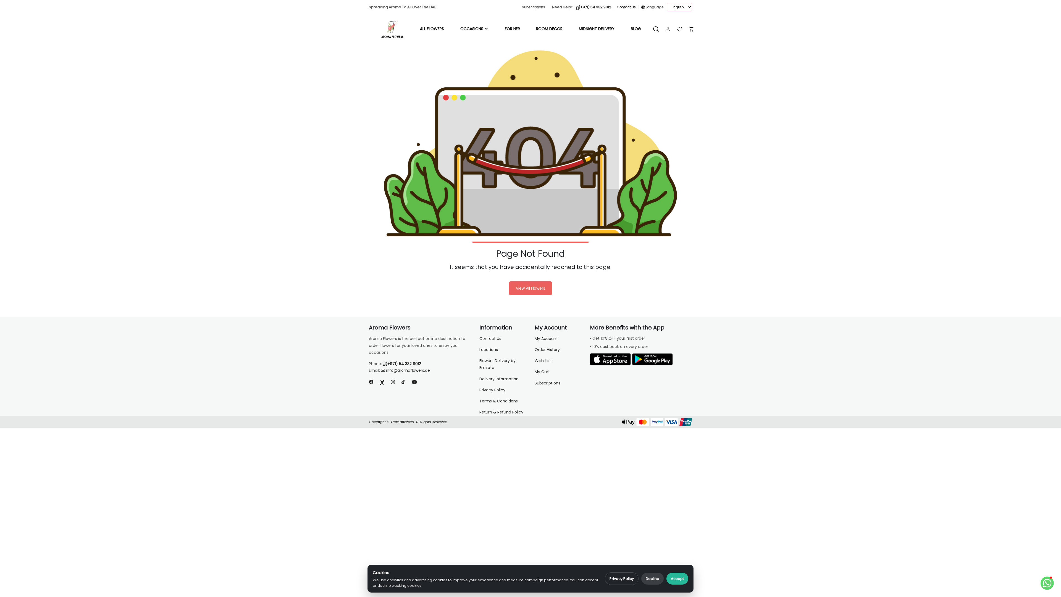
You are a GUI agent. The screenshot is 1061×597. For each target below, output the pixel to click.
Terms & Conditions (498, 401)
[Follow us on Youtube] (416, 382)
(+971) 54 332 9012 (403, 363)
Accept (677, 578)
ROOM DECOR (549, 29)
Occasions (472, 29)
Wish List (543, 360)
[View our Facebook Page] (371, 382)
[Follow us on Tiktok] (403, 382)
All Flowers (432, 29)
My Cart (542, 372)
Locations (488, 349)
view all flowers (530, 288)
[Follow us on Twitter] (382, 382)
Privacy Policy (622, 578)
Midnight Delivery (596, 29)
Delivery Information (499, 379)
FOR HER (512, 29)
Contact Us (490, 338)
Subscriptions (547, 383)
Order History (547, 349)
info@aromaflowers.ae (408, 370)
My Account (546, 338)
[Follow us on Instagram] (393, 382)
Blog (636, 29)
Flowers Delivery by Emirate (497, 364)
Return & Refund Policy (501, 412)
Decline (652, 578)
